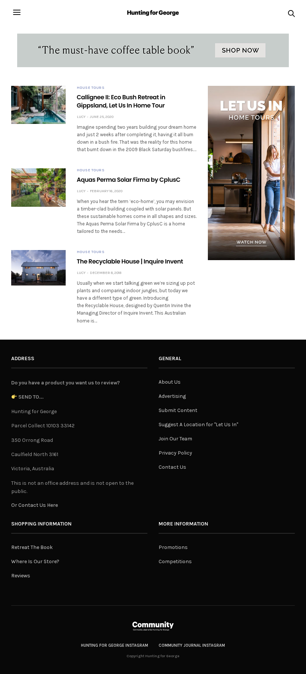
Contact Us (172, 467)
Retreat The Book (32, 547)
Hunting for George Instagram (114, 645)
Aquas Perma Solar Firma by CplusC (129, 179)
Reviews (20, 575)
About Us (170, 382)
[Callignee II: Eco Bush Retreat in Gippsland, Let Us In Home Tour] (38, 105)
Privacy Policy (175, 453)
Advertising (172, 396)
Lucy (81, 117)
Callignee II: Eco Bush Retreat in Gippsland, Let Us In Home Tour (121, 101)
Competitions (175, 561)
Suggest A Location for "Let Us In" (198, 424)
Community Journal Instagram (192, 645)
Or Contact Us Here (34, 505)
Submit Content (178, 410)
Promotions (173, 547)
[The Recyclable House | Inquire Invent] (38, 267)
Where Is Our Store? (35, 561)
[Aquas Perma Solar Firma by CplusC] (38, 187)
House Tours (91, 88)
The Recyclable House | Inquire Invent (130, 261)
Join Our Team (175, 439)
